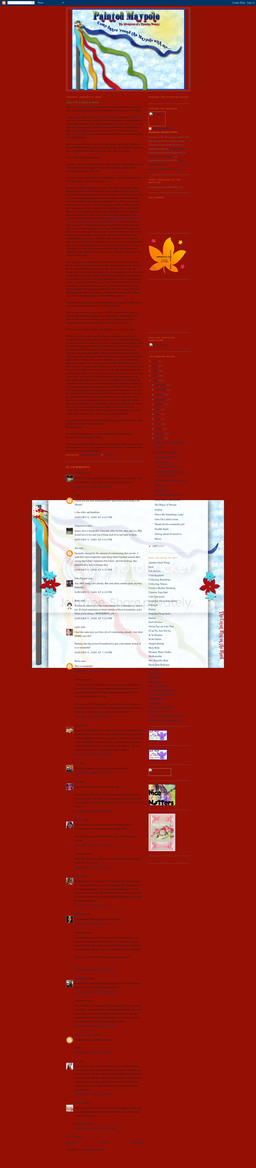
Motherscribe (155, 656)
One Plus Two (155, 673)
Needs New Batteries (159, 664)
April (158, 423)
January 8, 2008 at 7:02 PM (93, 618)
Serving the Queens (158, 686)
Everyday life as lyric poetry (163, 601)
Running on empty (84, 1123)
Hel (78, 134)
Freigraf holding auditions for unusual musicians (169, 473)
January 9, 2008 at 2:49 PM (93, 1094)
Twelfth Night (162, 529)
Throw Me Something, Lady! (169, 514)
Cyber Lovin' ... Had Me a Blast (170, 442)
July (158, 409)
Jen (79, 117)
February (160, 433)
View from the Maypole (161, 156)
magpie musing (156, 643)
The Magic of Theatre (166, 504)
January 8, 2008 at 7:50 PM (93, 652)
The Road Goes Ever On (161, 707)
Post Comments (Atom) (91, 1149)
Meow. (158, 538)
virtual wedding (105, 117)
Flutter (152, 609)
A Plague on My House (166, 467)
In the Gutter (155, 639)
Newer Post (71, 1142)
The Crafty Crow (157, 698)
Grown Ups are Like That (161, 626)
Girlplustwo (81, 525)
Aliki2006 (80, 473)
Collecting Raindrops (160, 579)
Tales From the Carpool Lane (163, 690)
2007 (155, 546)
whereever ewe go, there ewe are (165, 720)
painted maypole (162, 128)
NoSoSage (154, 669)
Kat (76, 1061)
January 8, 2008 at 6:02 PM (93, 517)
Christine (79, 1102)
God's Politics (155, 622)
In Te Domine (155, 635)
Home (105, 1142)
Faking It (153, 605)
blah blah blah (162, 490)
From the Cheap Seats (160, 613)
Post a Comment (74, 1136)
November (161, 389)
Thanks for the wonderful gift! (170, 524)
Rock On (159, 447)
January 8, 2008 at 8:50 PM (93, 754)
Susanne (89, 134)
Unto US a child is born (166, 519)
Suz (76, 548)
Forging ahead (162, 462)
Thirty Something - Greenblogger (165, 715)
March (159, 428)
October (160, 394)
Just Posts (134, 117)
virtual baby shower (86, 107)
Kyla (77, 763)
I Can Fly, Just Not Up (160, 630)
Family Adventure (84, 1034)
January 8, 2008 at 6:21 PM (93, 569)
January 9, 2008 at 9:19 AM (94, 924)
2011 (155, 366)
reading (158, 509)
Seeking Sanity (156, 681)
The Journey (155, 703)
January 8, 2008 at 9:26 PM (93, 811)
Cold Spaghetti (156, 575)
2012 (155, 361)
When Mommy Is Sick (166, 457)
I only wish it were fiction (167, 499)
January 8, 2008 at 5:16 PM (93, 487)
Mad (88, 117)
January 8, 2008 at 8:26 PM (93, 716)
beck (151, 566)
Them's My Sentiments (160, 711)
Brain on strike (162, 485)
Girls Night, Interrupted (166, 452)
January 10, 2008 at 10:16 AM (95, 1128)
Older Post (137, 1142)
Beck (77, 600)
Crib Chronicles (157, 596)
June (158, 414)
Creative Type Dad (158, 592)
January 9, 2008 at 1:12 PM (93, 1052)
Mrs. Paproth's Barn (158, 660)
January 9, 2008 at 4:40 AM (94, 845)
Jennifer (79, 725)
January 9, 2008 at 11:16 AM (94, 992)
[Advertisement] (160, 305)
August (159, 404)
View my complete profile (165, 169)
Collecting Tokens (158, 583)
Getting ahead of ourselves (168, 534)
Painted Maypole (177, 148)
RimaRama (154, 677)
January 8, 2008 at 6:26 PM (93, 592)
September (161, 399)
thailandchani (82, 978)
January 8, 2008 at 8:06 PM (93, 671)
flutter (78, 661)
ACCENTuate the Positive (168, 495)
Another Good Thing (159, 562)
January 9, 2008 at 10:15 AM (94, 969)
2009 (155, 375)
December (161, 385)
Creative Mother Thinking (162, 588)
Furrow (152, 618)
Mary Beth (154, 647)
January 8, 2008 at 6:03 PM (93, 539)
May (158, 419)
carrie (77, 627)
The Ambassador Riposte (161, 694)
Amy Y (78, 876)
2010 (155, 370)
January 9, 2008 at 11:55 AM (94, 1026)
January (160, 438)
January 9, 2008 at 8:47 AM (94, 905)
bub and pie (155, 571)
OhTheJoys (80, 913)
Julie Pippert (81, 578)
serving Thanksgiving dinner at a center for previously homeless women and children (103, 219)
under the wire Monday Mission (171, 480)
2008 (155, 380)
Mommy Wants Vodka (160, 652)
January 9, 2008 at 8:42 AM (94, 867)
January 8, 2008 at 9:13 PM (93, 773)
